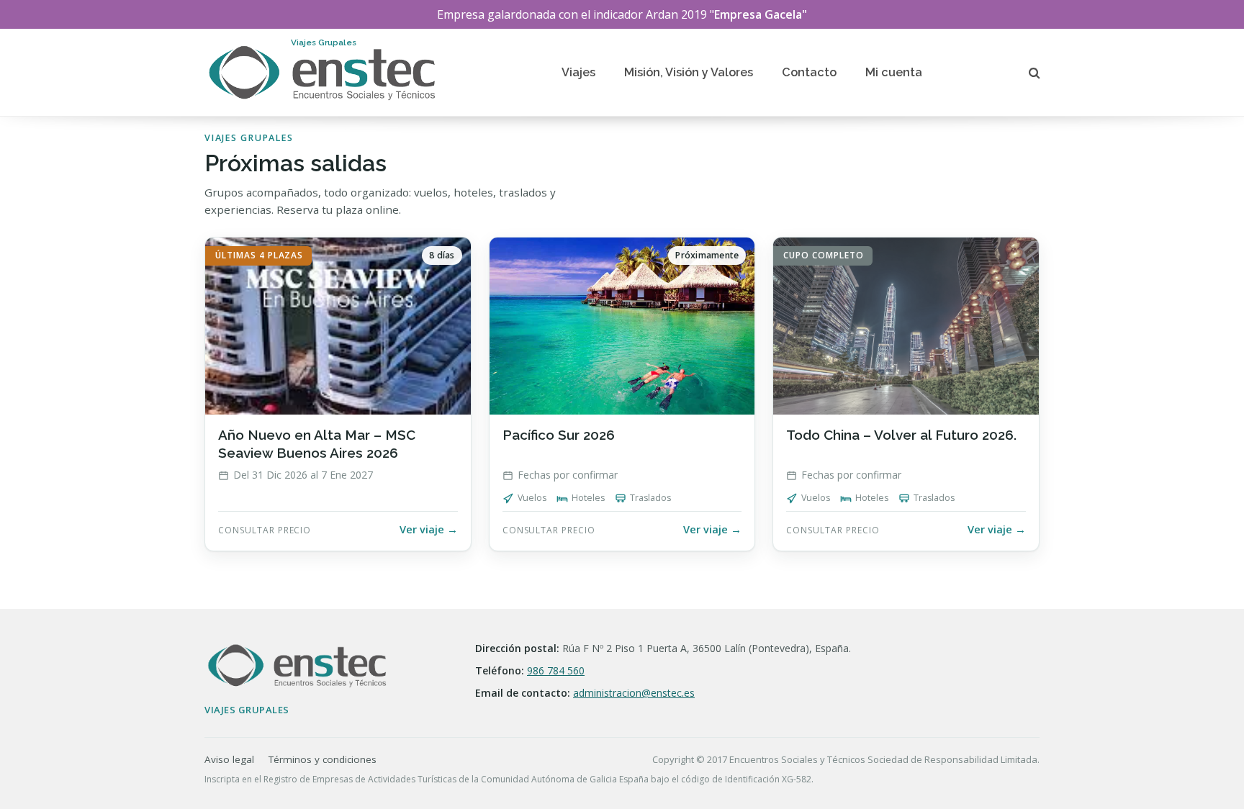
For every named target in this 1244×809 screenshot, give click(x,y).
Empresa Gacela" (760, 14)
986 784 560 (556, 670)
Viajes (578, 72)
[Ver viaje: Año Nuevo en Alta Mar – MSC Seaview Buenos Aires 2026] (338, 394)
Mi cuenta (893, 72)
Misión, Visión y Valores (688, 72)
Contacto (809, 72)
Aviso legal (229, 759)
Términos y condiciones (323, 759)
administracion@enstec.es (634, 693)
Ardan (662, 14)
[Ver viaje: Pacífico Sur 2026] (622, 394)
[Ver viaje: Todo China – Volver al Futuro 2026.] (906, 394)
